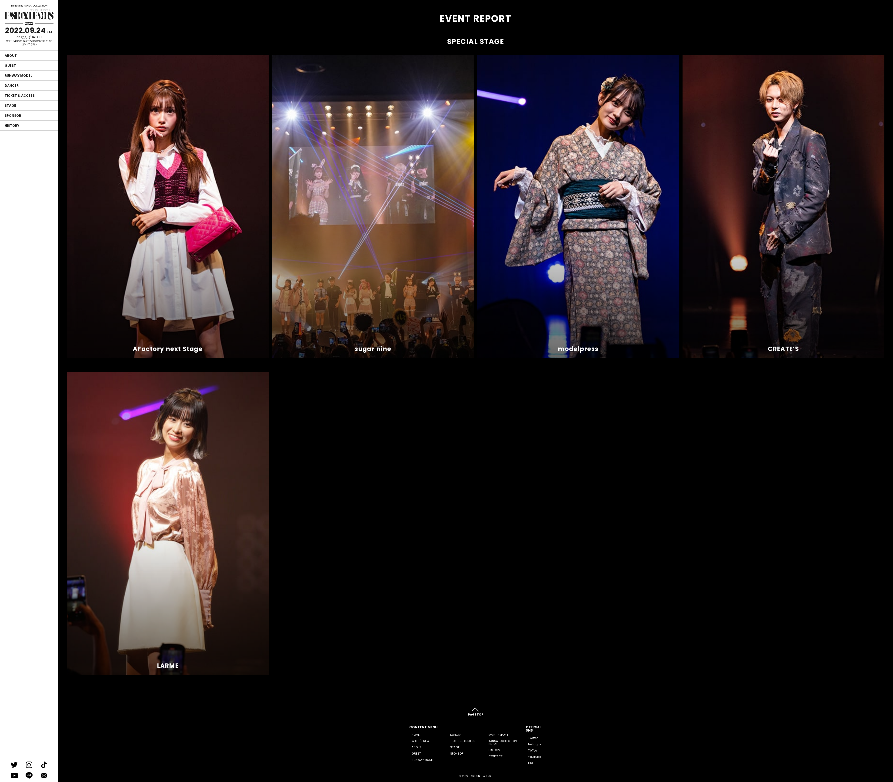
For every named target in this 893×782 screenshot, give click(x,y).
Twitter (533, 738)
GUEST (10, 65)
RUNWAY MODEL (18, 75)
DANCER (12, 85)
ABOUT (11, 55)
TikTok (532, 750)
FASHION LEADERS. (481, 776)
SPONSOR (13, 115)
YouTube (534, 757)
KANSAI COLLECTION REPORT (503, 742)
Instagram (536, 744)
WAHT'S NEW (420, 741)
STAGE (10, 105)
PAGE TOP (475, 714)
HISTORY (12, 125)
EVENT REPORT (498, 735)
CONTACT (496, 756)
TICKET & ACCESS (20, 95)
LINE (530, 763)
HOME (416, 735)
